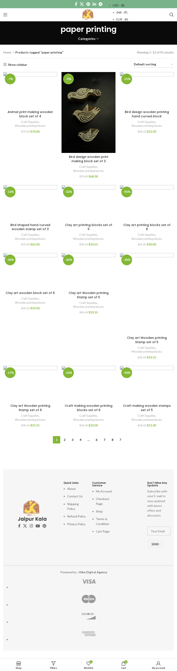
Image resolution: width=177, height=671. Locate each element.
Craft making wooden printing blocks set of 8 (88, 408)
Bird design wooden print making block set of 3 (88, 159)
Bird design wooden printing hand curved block (147, 114)
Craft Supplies (30, 122)
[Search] (171, 14)
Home (7, 52)
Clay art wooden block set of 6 (30, 293)
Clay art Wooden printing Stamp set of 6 (30, 408)
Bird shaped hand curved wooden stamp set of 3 (30, 227)
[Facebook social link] (76, 4)
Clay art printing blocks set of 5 (88, 227)
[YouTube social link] (37, 526)
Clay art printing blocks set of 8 (147, 227)
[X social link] (82, 4)
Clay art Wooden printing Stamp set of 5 (89, 295)
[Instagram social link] (31, 526)
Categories (86, 38)
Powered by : (83, 572)
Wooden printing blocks (30, 125)
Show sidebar (17, 64)
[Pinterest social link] (88, 4)
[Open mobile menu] (5, 14)
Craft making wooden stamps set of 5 (147, 408)
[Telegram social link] (100, 4)
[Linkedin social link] (94, 4)
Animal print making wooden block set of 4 (30, 114)
